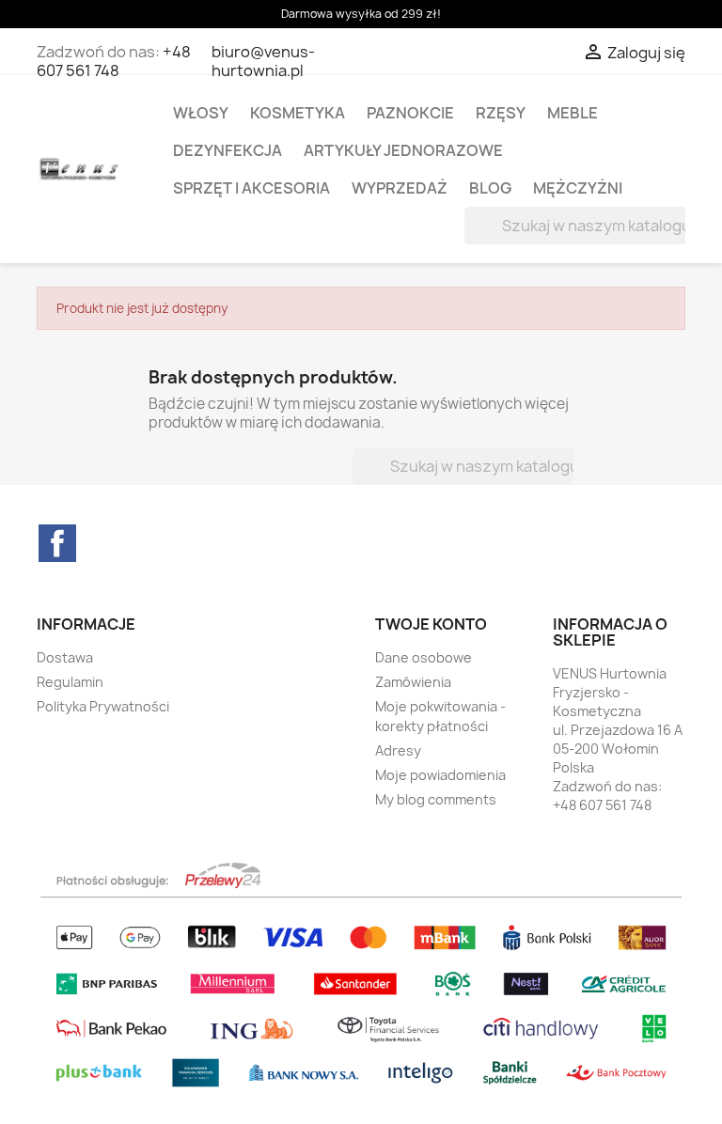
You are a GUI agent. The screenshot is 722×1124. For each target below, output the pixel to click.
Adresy (398, 750)
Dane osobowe (423, 657)
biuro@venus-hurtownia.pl (263, 61)
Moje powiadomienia (440, 775)
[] (663, 239)
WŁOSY (200, 112)
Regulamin (70, 682)
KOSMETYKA (297, 112)
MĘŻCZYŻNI (577, 188)
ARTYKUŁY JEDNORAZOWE (403, 150)
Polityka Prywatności (103, 706)
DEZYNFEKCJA (227, 150)
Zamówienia (413, 682)
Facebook (57, 543)
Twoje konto (431, 624)
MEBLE (572, 112)
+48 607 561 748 (114, 61)
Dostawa (65, 657)
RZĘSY (501, 112)
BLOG (490, 188)
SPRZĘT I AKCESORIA (251, 188)
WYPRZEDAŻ (399, 188)
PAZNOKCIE (410, 112)
